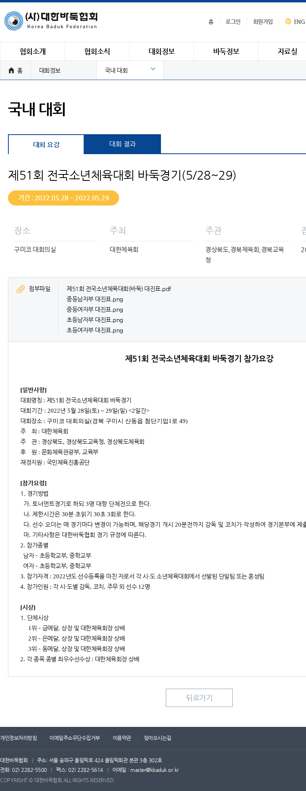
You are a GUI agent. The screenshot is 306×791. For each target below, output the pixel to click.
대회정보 (50, 70)
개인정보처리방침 (18, 738)
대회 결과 (122, 144)
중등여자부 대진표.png (95, 309)
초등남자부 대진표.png (95, 319)
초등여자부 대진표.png (95, 330)
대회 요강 (46, 145)
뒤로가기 (199, 697)
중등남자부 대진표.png (95, 299)
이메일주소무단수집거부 (74, 738)
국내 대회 (116, 70)
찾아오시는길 (157, 738)
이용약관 (122, 738)
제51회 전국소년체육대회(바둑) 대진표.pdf (119, 288)
